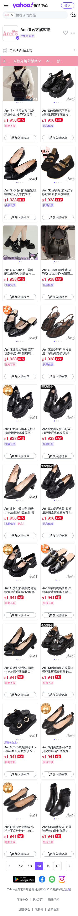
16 (57, 865)
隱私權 (39, 909)
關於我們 (38, 899)
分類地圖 (53, 909)
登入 (67, 5)
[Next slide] (35, 84)
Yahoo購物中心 (30, 5)
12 (21, 865)
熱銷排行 (61, 60)
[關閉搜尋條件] (12, 15)
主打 (6, 60)
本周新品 (50, 60)
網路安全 (24, 909)
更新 (67, 889)
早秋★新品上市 (20, 50)
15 (48, 865)
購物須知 (53, 899)
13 (30, 865)
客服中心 (22, 899)
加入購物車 (22, 138)
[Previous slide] (5, 84)
